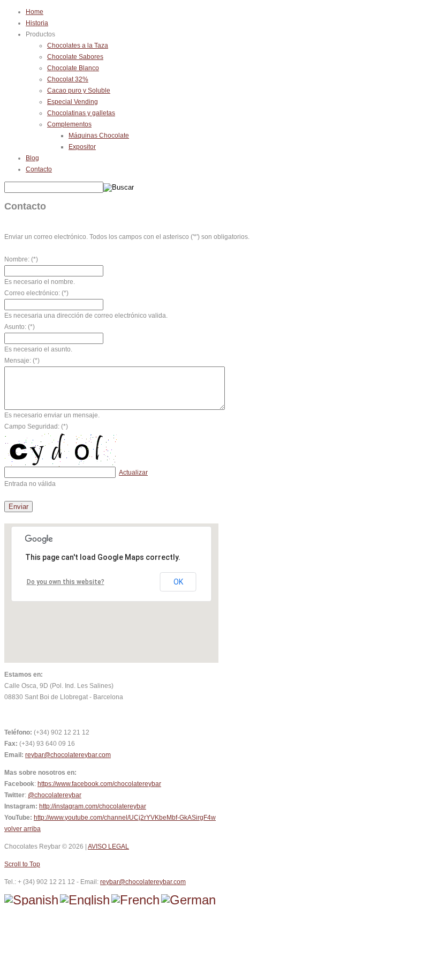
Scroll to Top (22, 864)
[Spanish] (31, 900)
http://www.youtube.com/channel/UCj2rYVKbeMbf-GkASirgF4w (125, 817)
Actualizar (133, 472)
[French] (135, 900)
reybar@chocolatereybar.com (68, 755)
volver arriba (22, 829)
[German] (188, 900)
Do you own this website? (65, 582)
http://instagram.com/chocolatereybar (92, 806)
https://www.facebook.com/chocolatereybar (99, 784)
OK (178, 582)
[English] (85, 900)
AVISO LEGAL (108, 846)
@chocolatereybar (54, 795)
